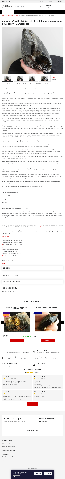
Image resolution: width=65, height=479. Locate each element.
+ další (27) (54, 79)
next (62, 322)
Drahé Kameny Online (32, 468)
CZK (43, 1)
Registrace (60, 1)
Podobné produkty (16, 281)
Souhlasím (48, 473)
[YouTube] (37, 430)
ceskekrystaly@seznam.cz (47, 418)
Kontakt (3, 460)
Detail (16, 340)
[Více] (59, 12)
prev (2, 322)
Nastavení (16, 476)
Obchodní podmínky (6, 1)
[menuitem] (8, 12)
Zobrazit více (32, 403)
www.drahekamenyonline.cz (42, 226)
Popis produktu (6, 281)
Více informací (5, 236)
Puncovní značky (5, 454)
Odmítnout (38, 473)
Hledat (40, 6)
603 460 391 (49, 5)
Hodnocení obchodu (32, 369)
